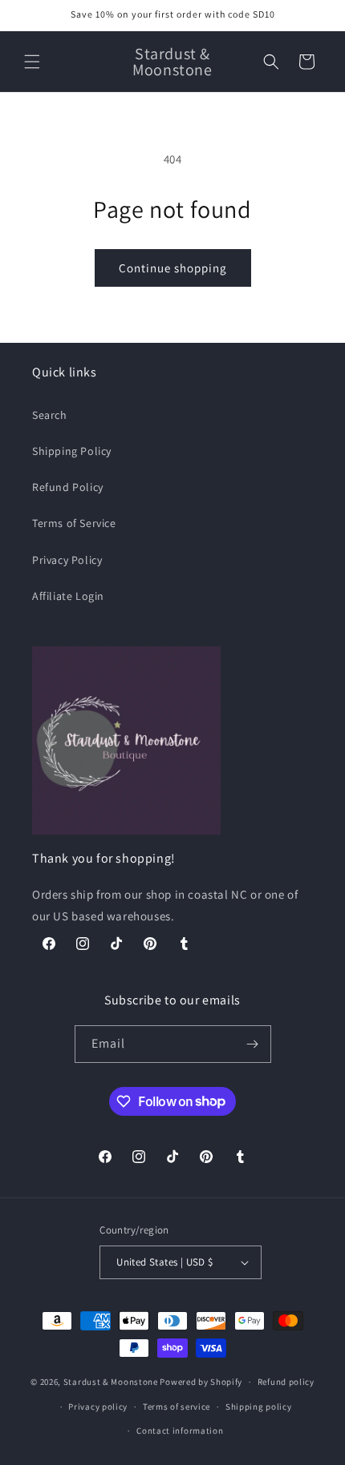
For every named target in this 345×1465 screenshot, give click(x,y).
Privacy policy (98, 1406)
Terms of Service (74, 523)
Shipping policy (258, 1406)
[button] (32, 61)
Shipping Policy (72, 451)
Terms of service (176, 1406)
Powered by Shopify (201, 1381)
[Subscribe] (252, 1044)
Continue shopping (173, 268)
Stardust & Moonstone (110, 1381)
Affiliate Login (68, 596)
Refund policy (286, 1381)
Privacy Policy (67, 560)
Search (49, 415)
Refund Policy (68, 487)
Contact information (179, 1430)
